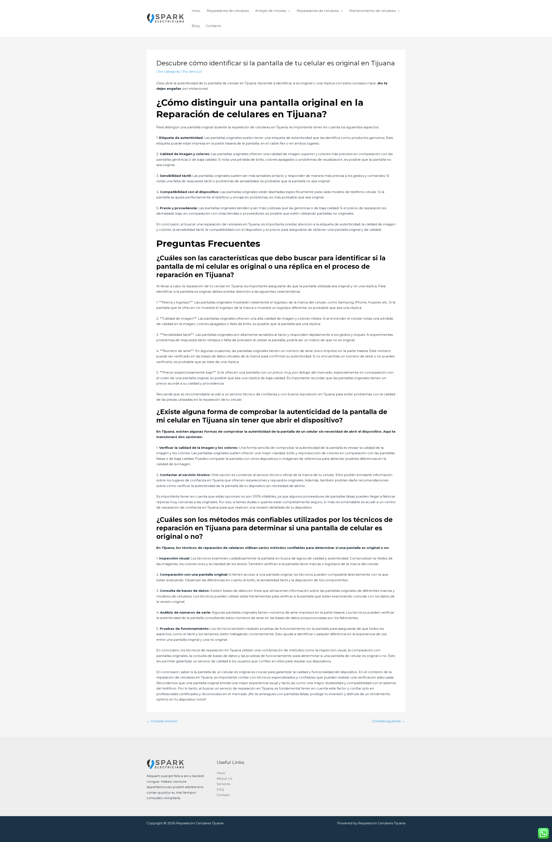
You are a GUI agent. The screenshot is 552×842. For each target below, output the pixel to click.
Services (223, 784)
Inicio (196, 11)
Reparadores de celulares (228, 11)
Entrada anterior (162, 721)
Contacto (213, 26)
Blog (195, 26)
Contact (223, 795)
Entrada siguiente (388, 721)
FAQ (220, 789)
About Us (224, 778)
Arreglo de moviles (270, 11)
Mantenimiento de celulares (372, 11)
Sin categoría (169, 71)
